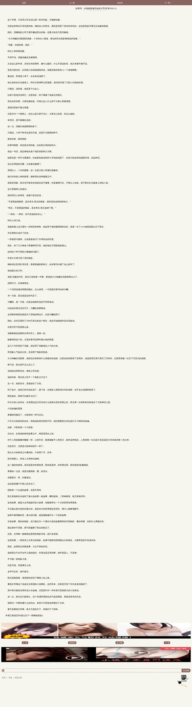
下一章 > (167, 3)
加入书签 (120, 643)
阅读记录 (18, 678)
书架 (10, 678)
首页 (24, 3)
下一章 (167, 643)
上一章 (72, 3)
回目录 (120, 3)
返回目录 (72, 643)
